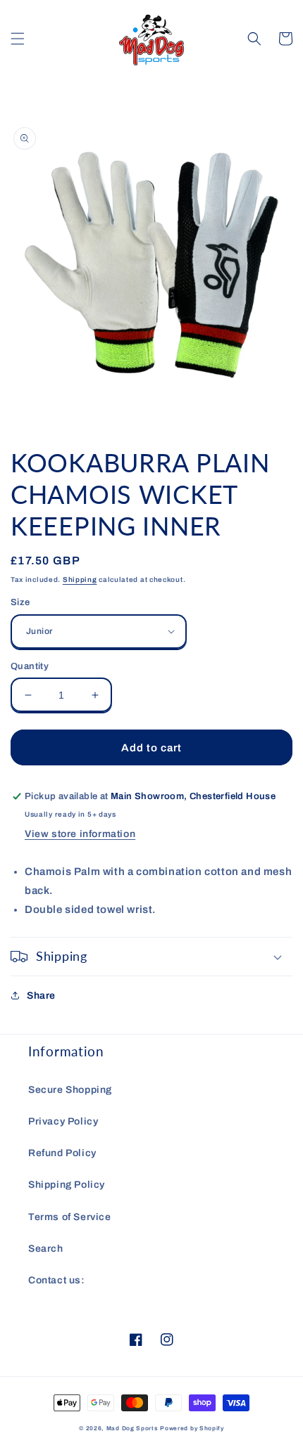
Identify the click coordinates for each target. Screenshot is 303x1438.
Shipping (80, 579)
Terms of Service (69, 1217)
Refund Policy (62, 1153)
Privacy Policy (63, 1121)
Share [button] (41, 995)
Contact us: (56, 1280)
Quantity (30, 666)
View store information (80, 834)
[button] (17, 38)
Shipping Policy (66, 1184)
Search (45, 1248)
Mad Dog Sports (132, 1428)
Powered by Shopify (192, 1428)
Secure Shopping (70, 1089)
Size (20, 602)
